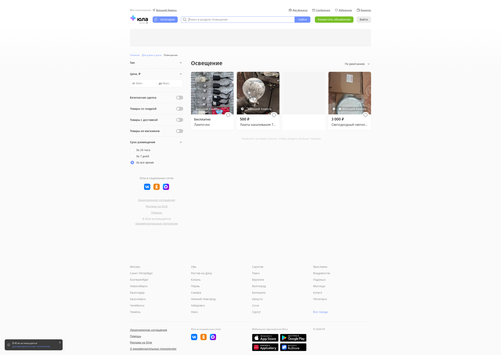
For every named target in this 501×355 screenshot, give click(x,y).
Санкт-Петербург (141, 273)
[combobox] (238, 19)
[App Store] (265, 338)
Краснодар (137, 292)
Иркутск (257, 299)
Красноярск (138, 299)
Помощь (156, 212)
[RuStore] (293, 347)
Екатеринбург (139, 279)
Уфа (193, 267)
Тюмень (135, 312)
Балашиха (259, 292)
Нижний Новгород (203, 299)
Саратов (257, 267)
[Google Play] (293, 338)
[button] (228, 115)
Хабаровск (198, 305)
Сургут (256, 312)
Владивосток (321, 273)
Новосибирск (139, 286)
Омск (194, 312)
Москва (135, 267)
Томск (256, 273)
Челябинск (137, 305)
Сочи (255, 305)
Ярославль (320, 267)
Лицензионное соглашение (156, 200)
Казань (196, 279)
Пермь (195, 286)
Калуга (317, 292)
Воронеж (258, 279)
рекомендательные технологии (156, 223)
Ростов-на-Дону (201, 273)
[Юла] (139, 18)
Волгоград (259, 286)
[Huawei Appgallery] (265, 347)
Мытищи (319, 286)
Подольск (319, 279)
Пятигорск (320, 299)
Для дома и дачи (152, 55)
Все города (320, 312)
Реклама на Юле (157, 206)
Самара (196, 292)
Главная (135, 55)
